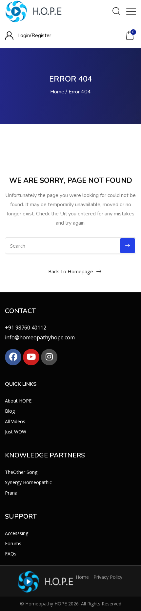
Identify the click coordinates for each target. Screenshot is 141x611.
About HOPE (18, 401)
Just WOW (15, 431)
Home (57, 91)
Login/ (24, 35)
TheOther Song (21, 472)
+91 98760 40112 (25, 327)
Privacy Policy (107, 577)
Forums (13, 543)
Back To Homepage (70, 271)
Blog (10, 411)
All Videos (15, 421)
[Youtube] (31, 357)
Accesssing (16, 533)
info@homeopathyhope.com (40, 337)
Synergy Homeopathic (28, 482)
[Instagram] (49, 357)
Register (41, 35)
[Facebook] (13, 357)
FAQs (10, 553)
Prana (11, 493)
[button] (129, 35)
